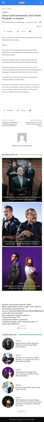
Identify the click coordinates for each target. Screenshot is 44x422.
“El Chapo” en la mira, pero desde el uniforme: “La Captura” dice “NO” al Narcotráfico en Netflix (27, 359)
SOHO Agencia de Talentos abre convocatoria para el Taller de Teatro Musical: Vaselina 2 (27, 374)
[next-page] (6, 294)
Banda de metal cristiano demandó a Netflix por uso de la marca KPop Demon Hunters (27, 345)
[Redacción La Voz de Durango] (3, 22)
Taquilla (8, 9)
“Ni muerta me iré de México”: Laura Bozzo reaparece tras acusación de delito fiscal (10, 124)
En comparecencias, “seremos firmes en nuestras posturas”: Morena (34, 124)
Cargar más (21, 411)
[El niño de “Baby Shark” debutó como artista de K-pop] (8, 387)
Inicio (3, 9)
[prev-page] (3, 294)
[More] (30, 31)
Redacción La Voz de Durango (15, 22)
